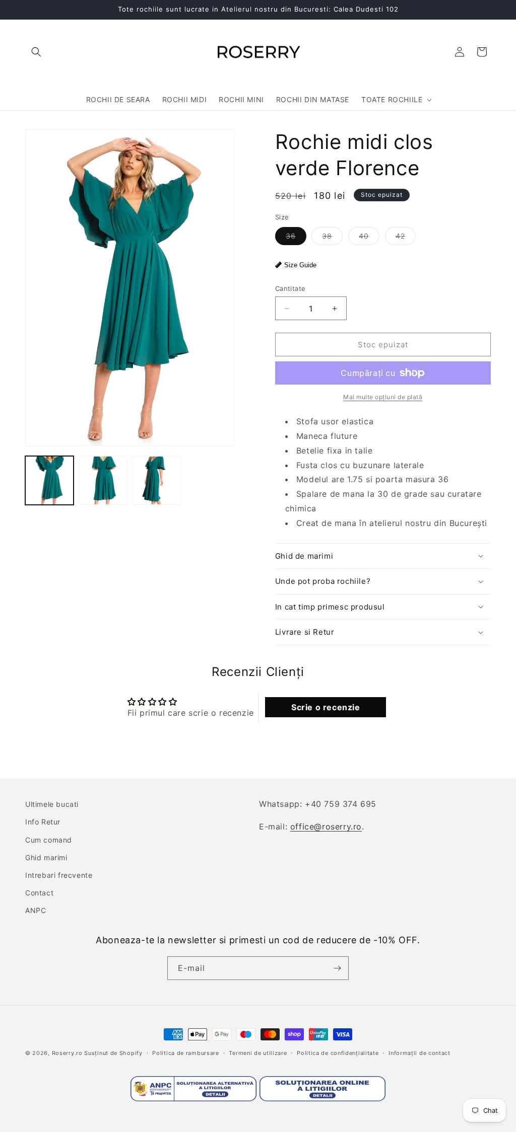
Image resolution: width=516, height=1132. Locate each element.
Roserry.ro (67, 1052)
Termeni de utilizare (258, 1052)
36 (296, 238)
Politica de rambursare (185, 1052)
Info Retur (42, 821)
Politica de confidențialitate (337, 1052)
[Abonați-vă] (337, 968)
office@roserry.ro (326, 826)
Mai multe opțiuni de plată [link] (382, 397)
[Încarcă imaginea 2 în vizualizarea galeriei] (103, 480)
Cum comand (48, 840)
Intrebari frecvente (58, 875)
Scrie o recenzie (325, 707)
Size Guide (300, 265)
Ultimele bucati (52, 804)
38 (332, 238)
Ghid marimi (46, 857)
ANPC (35, 910)
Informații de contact (419, 1052)
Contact (39, 892)
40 (369, 238)
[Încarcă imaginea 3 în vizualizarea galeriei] (157, 480)
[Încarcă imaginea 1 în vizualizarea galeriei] (49, 480)
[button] (36, 52)
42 (406, 238)
